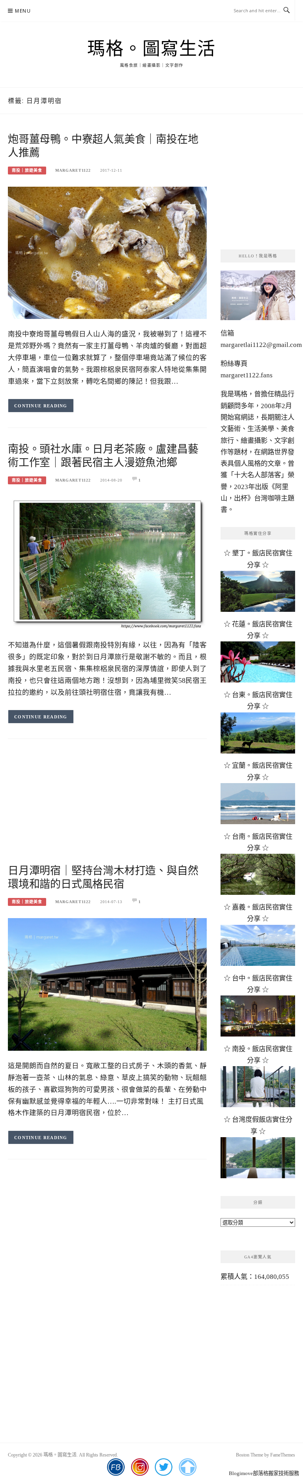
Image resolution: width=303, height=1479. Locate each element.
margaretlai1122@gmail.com (261, 345)
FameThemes (282, 1455)
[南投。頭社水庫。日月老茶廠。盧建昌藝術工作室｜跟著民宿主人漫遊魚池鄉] (107, 562)
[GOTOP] (187, 1467)
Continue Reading (40, 405)
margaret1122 (73, 170)
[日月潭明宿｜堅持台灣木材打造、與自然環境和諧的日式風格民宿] (107, 984)
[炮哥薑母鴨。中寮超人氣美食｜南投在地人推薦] (107, 252)
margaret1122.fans (247, 375)
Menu (23, 10)
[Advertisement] (107, 809)
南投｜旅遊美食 (27, 170)
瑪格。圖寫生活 (151, 49)
